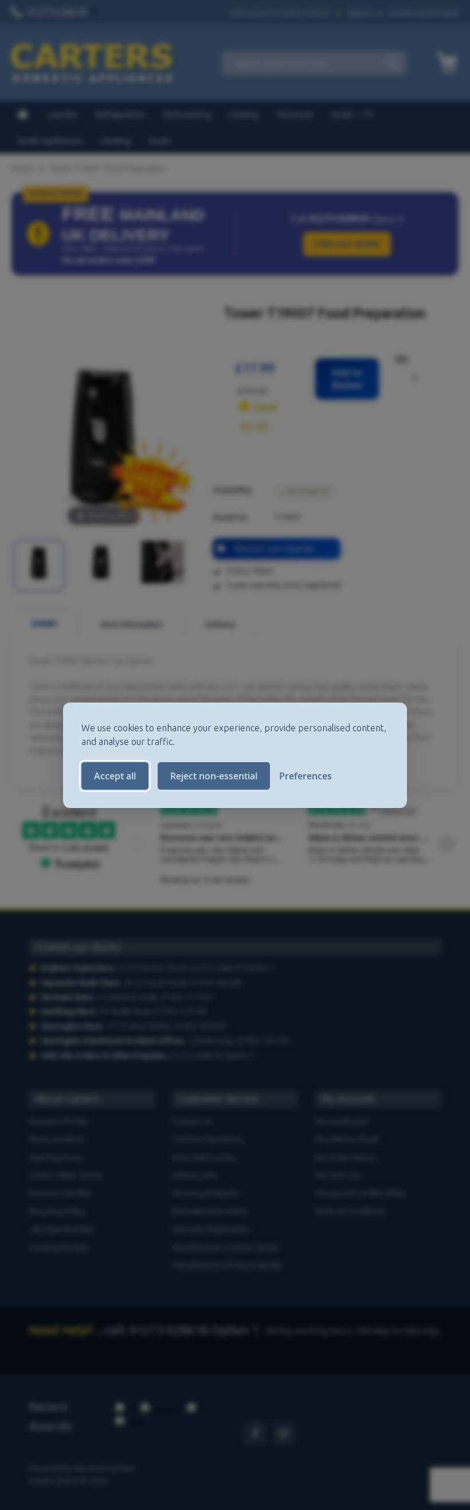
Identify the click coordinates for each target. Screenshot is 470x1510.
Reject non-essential (213, 776)
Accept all (115, 776)
